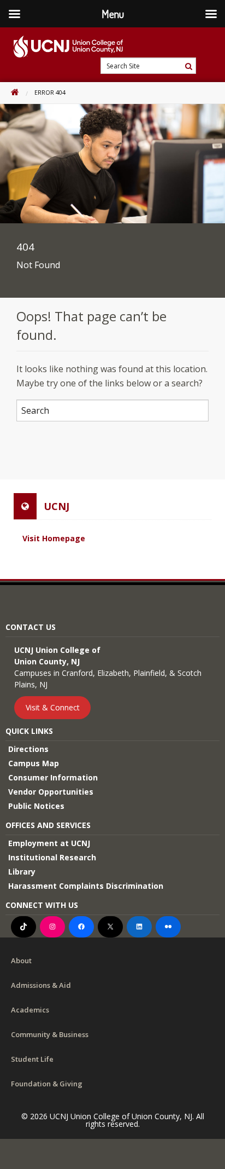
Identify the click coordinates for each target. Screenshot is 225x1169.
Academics (30, 1010)
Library (21, 871)
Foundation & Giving (46, 1084)
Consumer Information (53, 777)
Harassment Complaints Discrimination (85, 886)
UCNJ (56, 506)
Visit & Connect (53, 707)
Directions (28, 749)
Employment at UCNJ (49, 843)
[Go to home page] (61, 46)
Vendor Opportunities (50, 791)
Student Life (32, 1059)
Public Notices (36, 806)
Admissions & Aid (41, 985)
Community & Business (49, 1034)
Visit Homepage (53, 538)
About (21, 960)
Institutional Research (52, 857)
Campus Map (33, 763)
